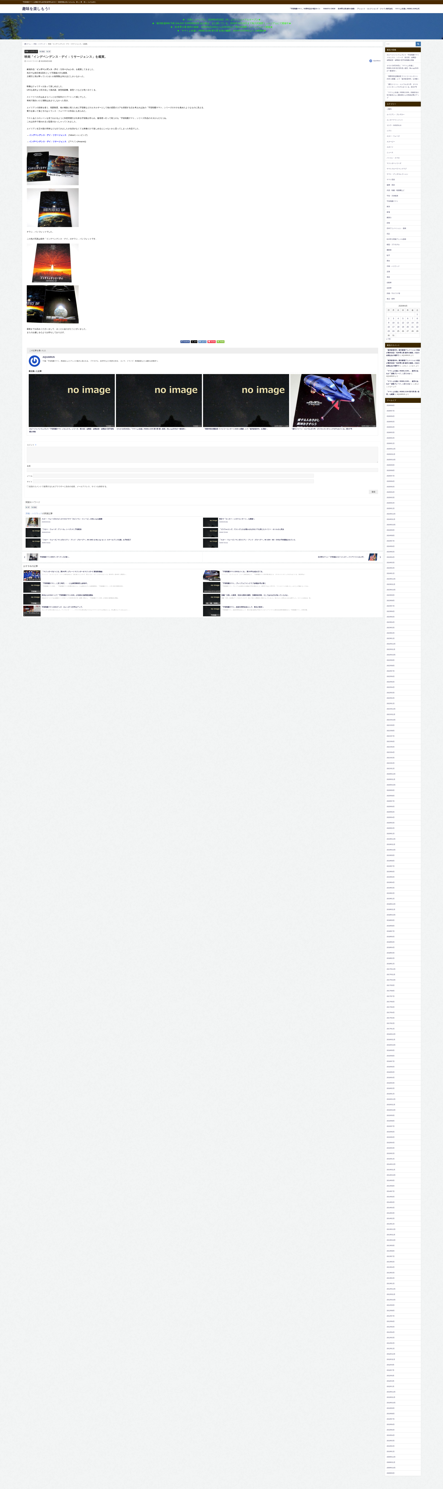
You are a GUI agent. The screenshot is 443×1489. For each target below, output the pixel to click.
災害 (388, 271)
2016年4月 (391, 1077)
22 (417, 327)
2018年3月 (391, 953)
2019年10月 (391, 850)
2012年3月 (391, 1337)
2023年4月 (391, 622)
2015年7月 (391, 1126)
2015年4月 (391, 1142)
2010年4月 (391, 1435)
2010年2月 (391, 1446)
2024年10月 (391, 524)
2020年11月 (391, 779)
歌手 (388, 255)
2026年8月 (391, 405)
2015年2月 (391, 1153)
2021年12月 (391, 709)
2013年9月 (391, 1245)
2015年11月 (391, 1104)
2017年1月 (391, 1029)
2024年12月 (391, 514)
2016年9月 (391, 1050)
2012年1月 (391, 1348)
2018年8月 (391, 926)
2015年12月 (391, 1099)
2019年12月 (391, 839)
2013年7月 (391, 1256)
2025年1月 (391, 508)
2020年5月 (391, 812)
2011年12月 (391, 1354)
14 (413, 323)
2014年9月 (391, 1180)
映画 (43, 51)
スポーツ (390, 147)
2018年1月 (391, 963)
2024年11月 (391, 519)
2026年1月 (391, 443)
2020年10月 (391, 785)
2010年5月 (391, 1430)
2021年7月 (391, 736)
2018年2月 (391, 958)
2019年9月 (391, 855)
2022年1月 (391, 703)
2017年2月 (391, 1023)
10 (393, 323)
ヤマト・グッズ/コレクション (397, 174)
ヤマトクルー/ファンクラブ (397, 168)
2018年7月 (391, 931)
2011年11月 (391, 1359)
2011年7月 (390, 1370)
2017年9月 (391, 985)
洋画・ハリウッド (31, 51)
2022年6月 (391, 676)
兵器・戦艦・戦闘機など (395, 190)
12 (403, 323)
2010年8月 (391, 1413)
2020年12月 (391, 774)
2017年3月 (391, 1018)
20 (408, 327)
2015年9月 (391, 1115)
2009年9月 (391, 1473)
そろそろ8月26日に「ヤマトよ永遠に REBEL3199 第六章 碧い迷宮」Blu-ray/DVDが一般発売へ (402, 68)
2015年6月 (391, 1132)
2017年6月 (391, 1001)
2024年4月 (391, 557)
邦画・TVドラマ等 (393, 293)
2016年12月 (391, 1034)
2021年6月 (391, 741)
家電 (388, 212)
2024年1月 (391, 573)
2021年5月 (391, 747)
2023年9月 (391, 595)
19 (403, 327)
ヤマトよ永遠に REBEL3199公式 (407, 8)
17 (393, 327)
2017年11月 (391, 974)
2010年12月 (391, 1392)
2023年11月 (391, 584)
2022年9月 (391, 660)
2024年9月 (391, 530)
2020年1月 (391, 833)
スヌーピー (391, 141)
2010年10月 (391, 1402)
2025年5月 (391, 486)
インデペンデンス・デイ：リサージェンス (47, 135)
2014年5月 (391, 1202)
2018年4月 (391, 947)
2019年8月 (391, 861)
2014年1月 (391, 1224)
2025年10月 (391, 459)
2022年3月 (391, 692)
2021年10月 (391, 720)
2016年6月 (391, 1067)
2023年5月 (391, 617)
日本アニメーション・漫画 (396, 228)
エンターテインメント (395, 120)
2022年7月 (391, 671)
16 (389, 327)
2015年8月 (391, 1121)
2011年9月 (390, 1365)
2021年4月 (391, 752)
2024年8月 (391, 535)
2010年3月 (391, 1440)
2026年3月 (391, 432)
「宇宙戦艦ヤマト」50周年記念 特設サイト (304, 8)
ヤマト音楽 (391, 179)
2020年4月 (391, 817)
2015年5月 (391, 1137)
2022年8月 (391, 665)
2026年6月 (391, 416)
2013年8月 (391, 1251)
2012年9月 (391, 1305)
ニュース (390, 152)
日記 (388, 234)
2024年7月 (391, 541)
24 (393, 331)
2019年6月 (391, 871)
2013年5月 (391, 1262)
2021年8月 (391, 730)
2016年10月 (391, 1045)
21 (413, 327)
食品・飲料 (391, 299)
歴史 (388, 261)
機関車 (389, 250)
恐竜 (388, 223)
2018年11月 (391, 909)
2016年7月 (391, 1061)
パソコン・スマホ (393, 158)
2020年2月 (391, 828)
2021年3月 (391, 757)
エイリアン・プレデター (395, 114)
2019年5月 (391, 877)
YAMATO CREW (329, 8)
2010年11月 (391, 1397)
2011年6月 (390, 1375)
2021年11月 (391, 714)
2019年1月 (391, 898)
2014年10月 (391, 1175)
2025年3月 (391, 497)
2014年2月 (391, 1218)
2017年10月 (391, 980)
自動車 (389, 282)
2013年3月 (391, 1272)
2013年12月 (391, 1229)
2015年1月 (391, 1159)
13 (408, 323)
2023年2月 (391, 633)
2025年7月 (391, 476)
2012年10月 (391, 1300)
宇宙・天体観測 (392, 196)
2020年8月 (391, 795)
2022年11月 (391, 649)
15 (417, 323)
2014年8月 (391, 1186)
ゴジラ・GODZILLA (394, 125)
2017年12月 (391, 969)
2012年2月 (391, 1343)
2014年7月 (391, 1191)
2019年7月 (391, 866)
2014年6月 (391, 1196)
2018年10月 (391, 915)
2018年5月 (391, 942)
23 (389, 331)
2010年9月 (391, 1408)
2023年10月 (391, 590)
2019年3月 (391, 888)
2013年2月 (391, 1278)
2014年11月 (391, 1169)
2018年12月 (391, 904)
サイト (29, 482)
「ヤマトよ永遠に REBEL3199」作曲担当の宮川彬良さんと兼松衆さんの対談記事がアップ (403, 95)
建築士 (389, 217)
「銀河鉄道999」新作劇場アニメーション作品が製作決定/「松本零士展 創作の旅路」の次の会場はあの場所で (403, 352)
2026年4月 (391, 427)
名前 (29, 466)
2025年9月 (391, 465)
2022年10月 (391, 655)
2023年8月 (391, 600)
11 (398, 323)
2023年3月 (391, 627)
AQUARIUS (376, 60)
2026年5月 (391, 421)
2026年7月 (391, 411)
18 (398, 327)
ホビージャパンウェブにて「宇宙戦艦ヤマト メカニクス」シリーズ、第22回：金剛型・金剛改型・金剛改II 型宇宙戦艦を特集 (403, 57)
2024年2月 (391, 568)
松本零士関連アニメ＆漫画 (396, 239)
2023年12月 (391, 579)
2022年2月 (391, 698)
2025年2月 (391, 503)
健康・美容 (391, 185)
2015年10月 (391, 1110)
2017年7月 (391, 996)
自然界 (389, 288)
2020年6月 (391, 806)
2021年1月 (391, 768)
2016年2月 (391, 1088)
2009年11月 (391, 1462)
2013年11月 (391, 1234)
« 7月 (388, 339)
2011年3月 (390, 1381)
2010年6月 (391, 1424)
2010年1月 (391, 1451)
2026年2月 (391, 438)
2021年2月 (391, 763)
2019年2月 (391, 893)
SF (49, 51)
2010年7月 (391, 1419)
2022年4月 (391, 687)
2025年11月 (391, 454)
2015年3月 (391, 1148)
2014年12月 (391, 1164)
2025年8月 (391, 470)
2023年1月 (391, 638)
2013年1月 (391, 1283)
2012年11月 (391, 1294)
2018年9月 (391, 920)
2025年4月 (391, 492)
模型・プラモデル (393, 244)
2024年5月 (391, 552)
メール (29, 476)
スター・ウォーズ (393, 136)
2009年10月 (391, 1468)
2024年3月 (391, 562)
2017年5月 (391, 1007)
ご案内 (389, 109)
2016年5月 (391, 1072)
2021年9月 (391, 725)
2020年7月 (391, 801)
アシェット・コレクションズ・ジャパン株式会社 (375, 8)
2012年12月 (391, 1289)
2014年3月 (391, 1213)
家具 (388, 206)
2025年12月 (391, 449)
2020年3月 (391, 823)
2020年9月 (391, 790)
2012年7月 (391, 1316)
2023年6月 (391, 611)
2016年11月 (391, 1039)
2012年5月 (391, 1327)
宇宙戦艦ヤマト (392, 201)
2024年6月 (391, 546)
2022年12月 (391, 644)
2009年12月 (391, 1457)
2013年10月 (391, 1240)
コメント (32, 445)
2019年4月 (391, 882)
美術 (388, 277)
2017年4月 (391, 1012)
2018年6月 (391, 936)
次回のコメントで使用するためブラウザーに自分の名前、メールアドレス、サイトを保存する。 (68, 486)
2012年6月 (391, 1321)
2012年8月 (391, 1310)
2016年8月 (391, 1056)
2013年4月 (391, 1267)
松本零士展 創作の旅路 (346, 8)
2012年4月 (391, 1332)
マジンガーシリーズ (394, 163)
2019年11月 (391, 844)
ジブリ (389, 130)
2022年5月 (391, 682)
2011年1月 (390, 1386)
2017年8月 (391, 991)
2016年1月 (391, 1094)
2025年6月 (391, 481)
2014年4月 (391, 1207)
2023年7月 (391, 606)
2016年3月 (391, 1083)
